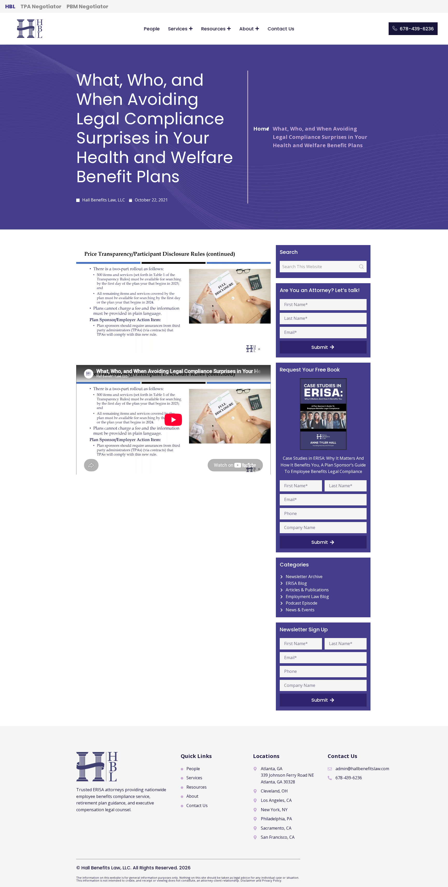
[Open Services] (191, 28)
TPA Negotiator (40, 6)
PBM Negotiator (87, 6)
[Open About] (257, 28)
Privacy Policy (271, 880)
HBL (10, 6)
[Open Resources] (229, 28)
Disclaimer (248, 880)
